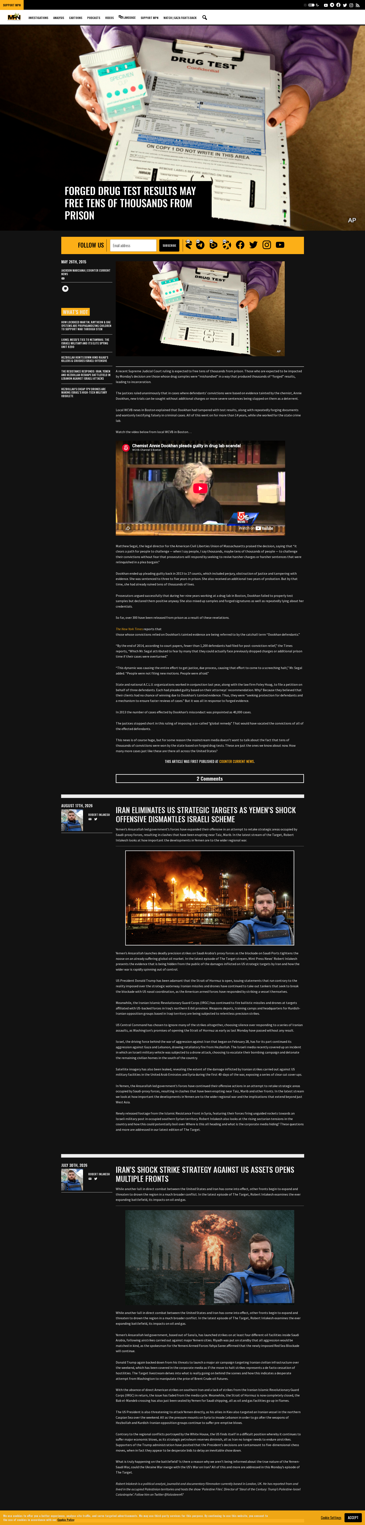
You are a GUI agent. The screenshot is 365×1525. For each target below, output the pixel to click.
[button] (311, 5)
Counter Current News (236, 761)
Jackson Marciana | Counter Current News (85, 272)
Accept (353, 1517)
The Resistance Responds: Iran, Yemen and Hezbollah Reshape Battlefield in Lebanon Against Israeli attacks (85, 375)
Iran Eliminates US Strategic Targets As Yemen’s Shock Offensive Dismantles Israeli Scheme (206, 814)
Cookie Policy (65, 1519)
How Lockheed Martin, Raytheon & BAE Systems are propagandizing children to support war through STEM (86, 325)
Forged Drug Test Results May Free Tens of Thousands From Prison (130, 202)
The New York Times (129, 629)
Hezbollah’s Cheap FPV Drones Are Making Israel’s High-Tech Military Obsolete (84, 392)
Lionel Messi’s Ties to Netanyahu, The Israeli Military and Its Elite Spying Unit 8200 (85, 343)
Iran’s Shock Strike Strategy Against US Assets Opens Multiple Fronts (205, 1174)
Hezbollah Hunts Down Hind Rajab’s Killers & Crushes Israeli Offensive (84, 359)
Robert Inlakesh (99, 815)
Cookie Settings (331, 1517)
